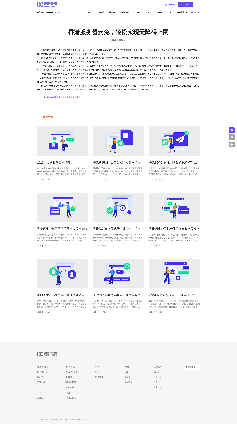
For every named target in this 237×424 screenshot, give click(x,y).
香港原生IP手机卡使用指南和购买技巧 (174, 228)
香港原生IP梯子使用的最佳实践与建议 (62, 228)
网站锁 (127, 377)
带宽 (68, 393)
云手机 (138, 12)
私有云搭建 (71, 398)
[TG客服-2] (232, 137)
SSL (126, 372)
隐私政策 (157, 387)
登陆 (186, 5)
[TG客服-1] (232, 130)
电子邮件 (99, 377)
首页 (89, 12)
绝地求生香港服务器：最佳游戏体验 (60, 295)
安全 (126, 367)
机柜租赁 (70, 387)
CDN (170, 12)
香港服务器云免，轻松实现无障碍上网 (63, 97)
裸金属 (112, 12)
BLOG (156, 372)
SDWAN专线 (72, 372)
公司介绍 (157, 377)
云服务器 (100, 12)
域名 (97, 372)
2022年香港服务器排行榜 (53, 162)
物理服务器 (125, 12)
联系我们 (157, 382)
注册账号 (171, 5)
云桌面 (149, 12)
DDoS (159, 12)
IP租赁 (69, 377)
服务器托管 (71, 382)
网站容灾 (128, 382)
